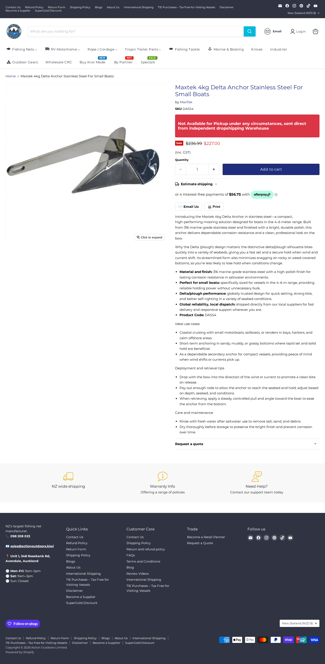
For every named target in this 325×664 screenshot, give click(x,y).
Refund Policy (34, 7)
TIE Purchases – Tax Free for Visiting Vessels (186, 7)
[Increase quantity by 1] (213, 169)
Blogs (98, 7)
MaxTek (186, 102)
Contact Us (13, 7)
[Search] (250, 31)
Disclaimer (227, 7)
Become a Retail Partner (206, 537)
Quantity (182, 160)
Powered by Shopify (20, 652)
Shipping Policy (80, 7)
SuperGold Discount (48, 10)
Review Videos (137, 574)
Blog (130, 567)
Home (11, 76)
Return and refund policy (145, 549)
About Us (113, 7)
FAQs (130, 555)
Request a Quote (200, 543)
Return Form (56, 7)
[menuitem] (21, 49)
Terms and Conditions (143, 561)
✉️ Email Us (188, 206)
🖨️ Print (214, 206)
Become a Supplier (18, 10)
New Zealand (302, 13)
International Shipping (138, 7)
